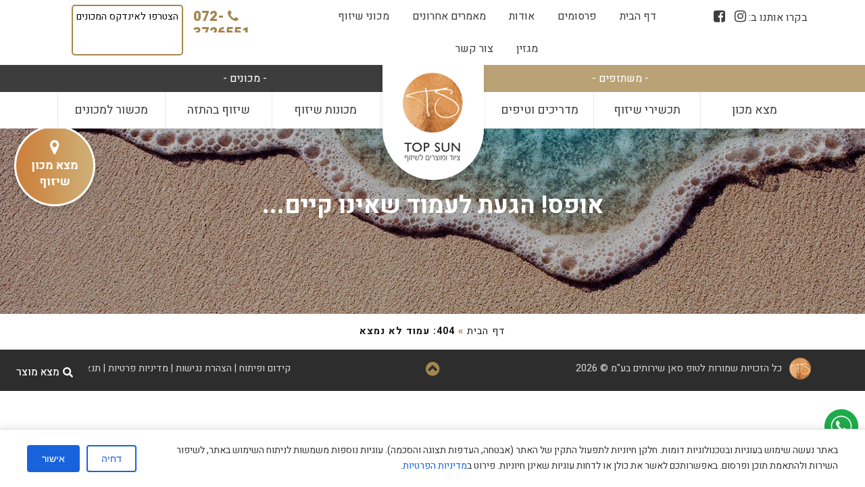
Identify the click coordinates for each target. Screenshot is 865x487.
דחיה (111, 458)
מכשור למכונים (111, 109)
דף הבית (638, 16)
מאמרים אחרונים (449, 16)
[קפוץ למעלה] (433, 370)
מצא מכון (754, 109)
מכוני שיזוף (363, 16)
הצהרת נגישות (204, 368)
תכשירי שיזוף (647, 109)
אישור (53, 458)
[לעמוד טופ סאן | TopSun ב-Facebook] (719, 16)
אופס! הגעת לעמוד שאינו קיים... (432, 205)
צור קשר (474, 49)
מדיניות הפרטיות (435, 466)
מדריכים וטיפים (539, 109)
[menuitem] (638, 16)
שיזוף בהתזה (218, 109)
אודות (522, 16)
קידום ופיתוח (265, 368)
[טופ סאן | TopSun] (432, 118)
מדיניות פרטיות (138, 368)
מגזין (527, 49)
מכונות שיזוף (325, 109)
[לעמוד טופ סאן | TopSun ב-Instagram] (740, 16)
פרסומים (577, 16)
